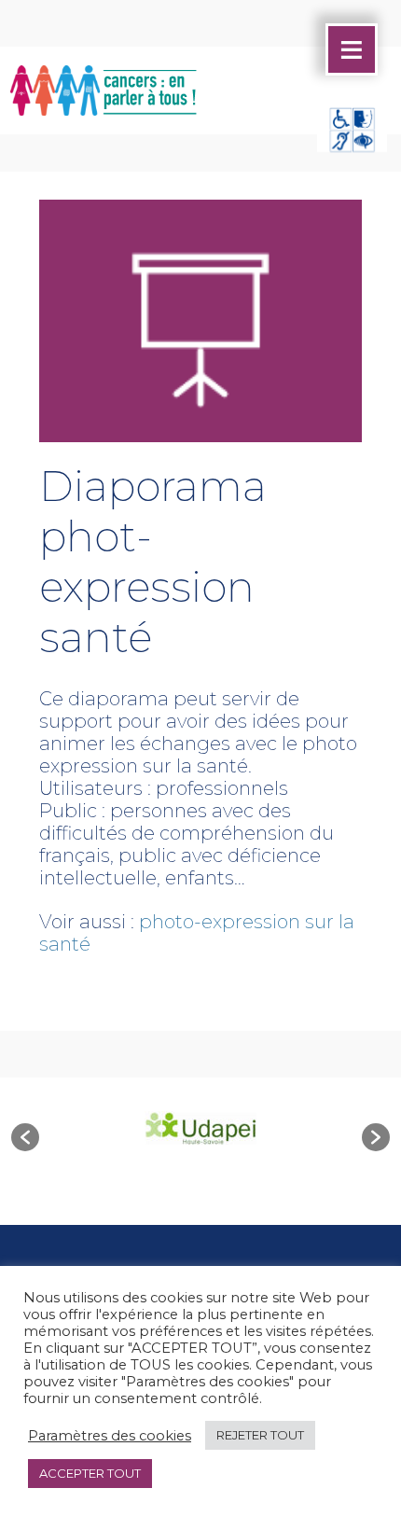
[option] (200, 1128)
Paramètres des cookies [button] (109, 1435)
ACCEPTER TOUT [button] (90, 1473)
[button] (25, 1137)
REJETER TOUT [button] (260, 1434)
